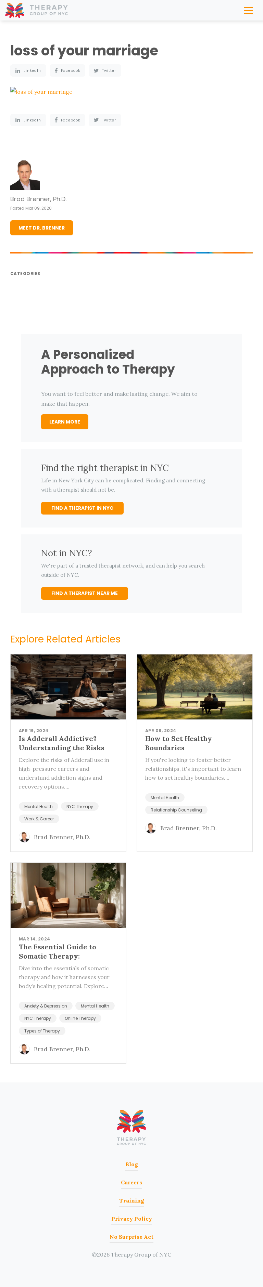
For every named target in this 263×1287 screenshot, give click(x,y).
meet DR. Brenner (41, 227)
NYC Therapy (79, 806)
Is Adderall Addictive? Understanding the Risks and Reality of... (61, 747)
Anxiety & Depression (45, 1006)
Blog (131, 1164)
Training (131, 1200)
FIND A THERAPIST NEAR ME (84, 593)
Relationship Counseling (176, 810)
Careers (131, 1182)
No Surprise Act (131, 1236)
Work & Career (39, 819)
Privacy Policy (131, 1218)
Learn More (64, 421)
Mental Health (38, 806)
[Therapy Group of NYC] (36, 10)
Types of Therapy (42, 1031)
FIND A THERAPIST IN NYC (82, 508)
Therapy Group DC (131, 1128)
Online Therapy (80, 1018)
